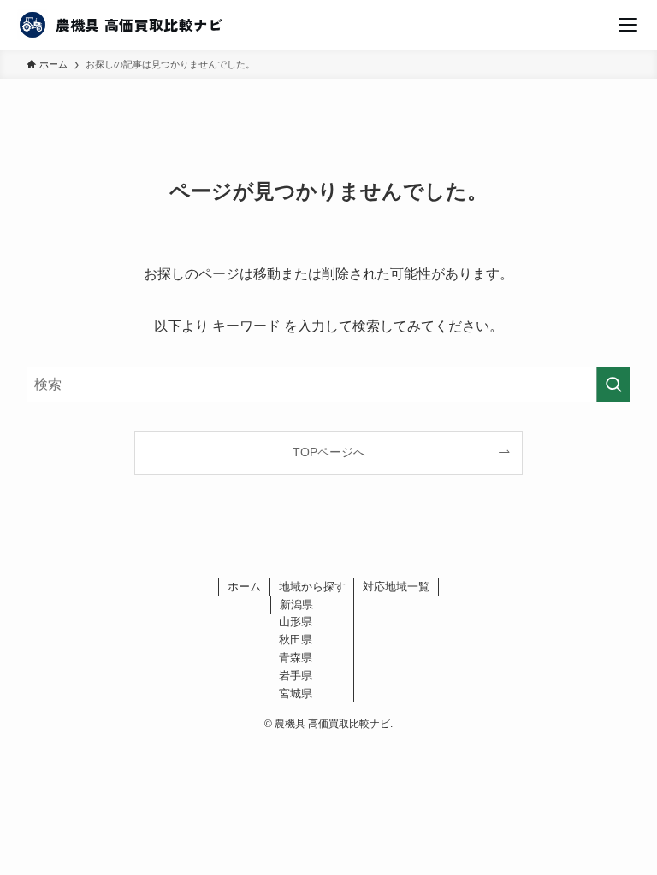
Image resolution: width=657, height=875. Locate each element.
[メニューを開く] (628, 25)
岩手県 (295, 675)
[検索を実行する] (613, 384)
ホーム (244, 586)
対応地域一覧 (396, 586)
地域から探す (312, 586)
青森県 (295, 657)
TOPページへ (329, 452)
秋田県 (295, 639)
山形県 (295, 621)
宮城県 (295, 693)
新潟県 (296, 604)
